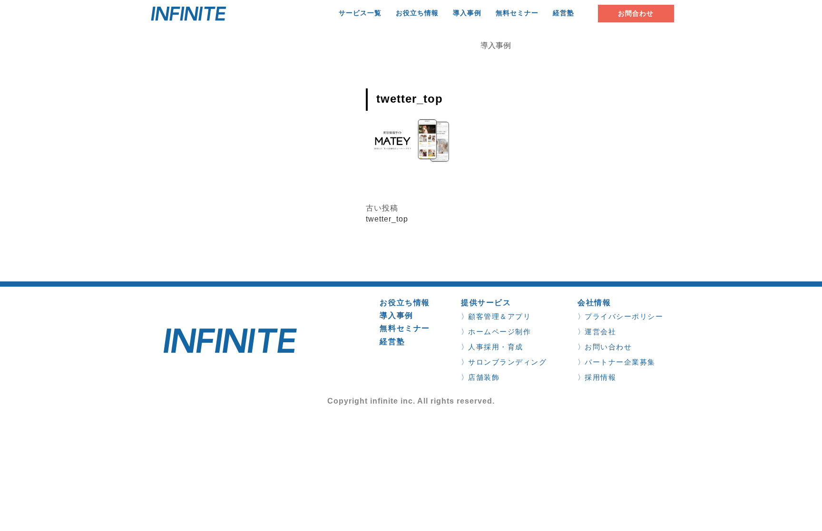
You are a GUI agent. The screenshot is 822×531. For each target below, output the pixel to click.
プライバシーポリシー (624, 316)
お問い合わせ (608, 347)
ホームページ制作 (499, 332)
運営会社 (600, 332)
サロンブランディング (507, 362)
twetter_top (387, 219)
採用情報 (600, 377)
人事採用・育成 (495, 347)
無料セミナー (517, 13)
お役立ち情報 (417, 13)
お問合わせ (636, 13)
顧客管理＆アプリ (499, 316)
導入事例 (467, 13)
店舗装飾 (483, 377)
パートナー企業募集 (620, 362)
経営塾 (563, 13)
